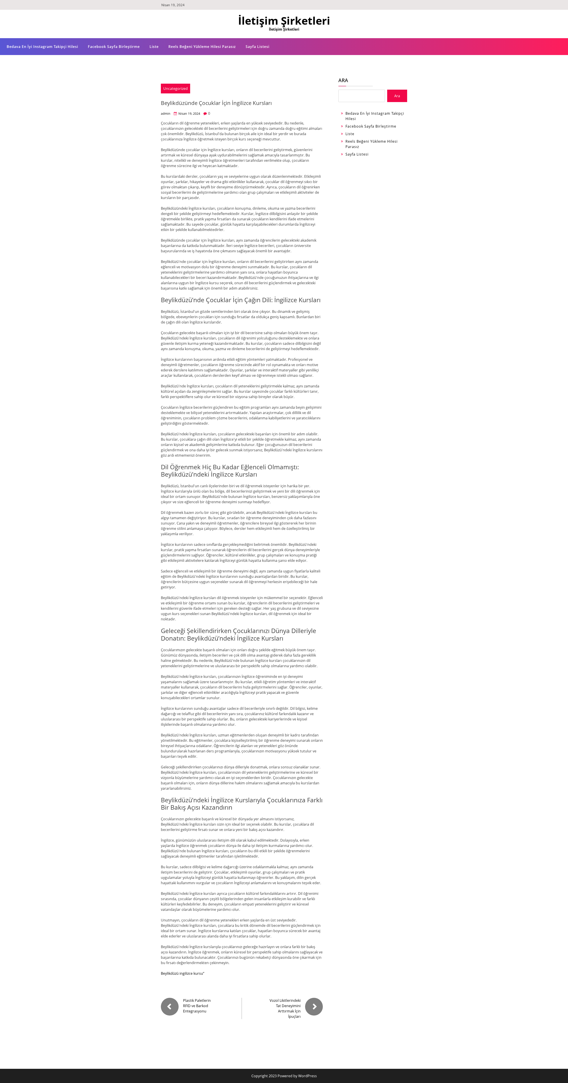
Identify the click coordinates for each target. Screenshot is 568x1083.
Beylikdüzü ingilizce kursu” (182, 973)
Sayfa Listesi (257, 46)
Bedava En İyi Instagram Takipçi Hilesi (42, 46)
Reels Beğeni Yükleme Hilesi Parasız (202, 46)
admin (165, 113)
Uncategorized (175, 88)
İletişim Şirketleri (284, 20)
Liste (154, 46)
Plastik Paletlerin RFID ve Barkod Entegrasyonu (197, 1006)
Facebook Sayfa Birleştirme (114, 46)
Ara (343, 80)
